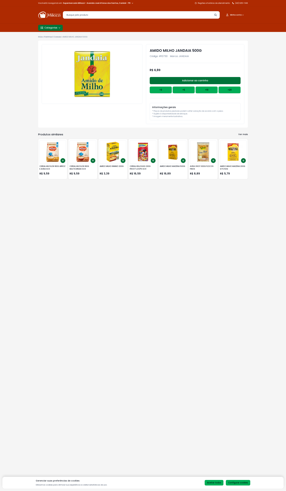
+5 (183, 89)
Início (40, 37)
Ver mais (243, 134)
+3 (160, 89)
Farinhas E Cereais (52, 37)
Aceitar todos (214, 482)
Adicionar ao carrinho (195, 80)
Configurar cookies (238, 482)
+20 (230, 89)
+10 (206, 89)
